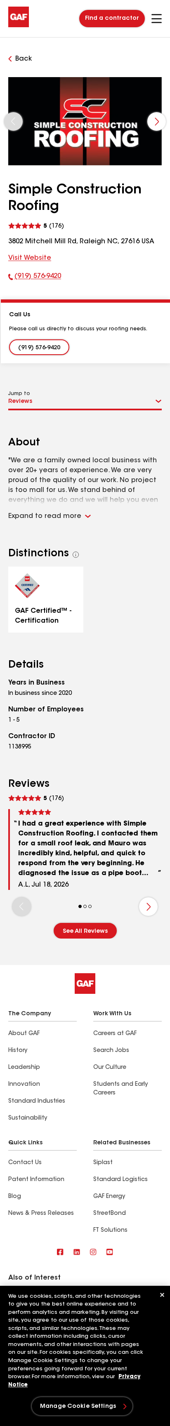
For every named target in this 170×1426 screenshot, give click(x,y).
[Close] (162, 1295)
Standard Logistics (120, 1180)
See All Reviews (85, 931)
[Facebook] (60, 1252)
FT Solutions (110, 1230)
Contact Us (25, 1163)
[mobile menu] (156, 18)
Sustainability (27, 1118)
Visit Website (29, 258)
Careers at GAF (115, 1034)
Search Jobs (111, 1051)
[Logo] (18, 25)
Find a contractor (112, 18)
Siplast (103, 1163)
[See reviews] (36, 225)
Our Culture (109, 1068)
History (17, 1051)
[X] (76, 1252)
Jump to (19, 393)
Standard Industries (36, 1101)
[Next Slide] (156, 121)
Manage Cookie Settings (78, 1407)
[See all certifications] (76, 554)
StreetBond (109, 1214)
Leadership (24, 1068)
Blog (14, 1197)
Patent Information (36, 1180)
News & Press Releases (41, 1214)
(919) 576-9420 (34, 278)
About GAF (24, 1034)
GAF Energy (109, 1197)
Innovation (24, 1084)
